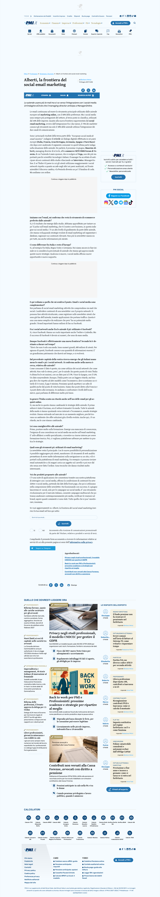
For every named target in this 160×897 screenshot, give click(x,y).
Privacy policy (30, 870)
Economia (44, 23)
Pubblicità (28, 861)
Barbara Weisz (86, 80)
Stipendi (77, 16)
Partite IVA (117, 657)
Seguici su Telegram (43, 548)
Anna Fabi (130, 690)
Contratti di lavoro (98, 16)
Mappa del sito (30, 883)
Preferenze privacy (32, 877)
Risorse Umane (60, 669)
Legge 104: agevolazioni (93, 873)
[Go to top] (137, 889)
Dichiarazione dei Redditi (42, 16)
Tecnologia (96, 23)
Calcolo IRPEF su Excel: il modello (64, 877)
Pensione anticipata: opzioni (66, 870)
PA (87, 23)
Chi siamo (28, 858)
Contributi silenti (119, 698)
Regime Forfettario (120, 612)
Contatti (27, 867)
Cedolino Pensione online (94, 861)
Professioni (78, 23)
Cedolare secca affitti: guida (66, 861)
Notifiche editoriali (31, 880)
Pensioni (109, 16)
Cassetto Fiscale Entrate (65, 873)
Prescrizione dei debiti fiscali (92, 877)
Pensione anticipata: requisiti (62, 865)
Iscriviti (118, 177)
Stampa (44, 95)
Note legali (28, 864)
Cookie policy (29, 873)
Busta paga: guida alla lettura (92, 868)
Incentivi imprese (59, 16)
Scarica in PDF (84, 95)
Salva (63, 95)
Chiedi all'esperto (120, 789)
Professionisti (60, 605)
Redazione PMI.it (127, 649)
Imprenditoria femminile (36, 666)
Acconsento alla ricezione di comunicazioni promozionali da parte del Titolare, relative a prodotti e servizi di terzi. (73, 532)
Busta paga (86, 16)
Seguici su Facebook (120, 196)
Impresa (65, 23)
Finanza (55, 23)
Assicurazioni (118, 741)
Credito (69, 16)
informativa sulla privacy (81, 542)
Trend (26, 16)
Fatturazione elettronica (122, 633)
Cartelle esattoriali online (94, 864)
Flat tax (116, 720)
